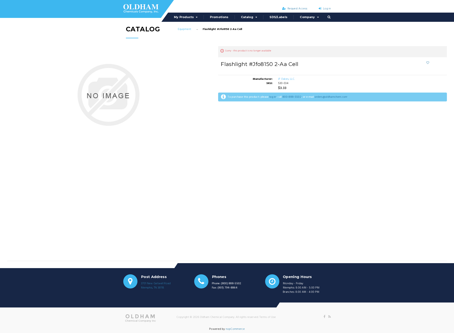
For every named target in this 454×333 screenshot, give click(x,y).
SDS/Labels (278, 17)
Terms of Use (267, 317)
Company (307, 17)
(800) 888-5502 (231, 283)
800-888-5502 (292, 97)
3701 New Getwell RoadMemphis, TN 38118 (156, 285)
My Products (184, 17)
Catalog (247, 17)
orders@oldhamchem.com (331, 97)
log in (272, 97)
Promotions (219, 17)
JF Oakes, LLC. (286, 79)
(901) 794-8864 (227, 287)
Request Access (297, 8)
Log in (327, 8)
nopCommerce (235, 329)
